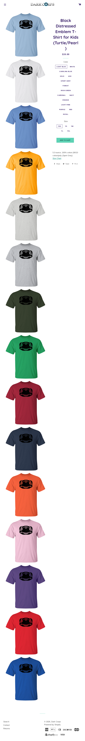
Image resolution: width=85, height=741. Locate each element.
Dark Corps (56, 722)
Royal (65, 114)
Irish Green (66, 90)
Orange (65, 100)
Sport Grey (66, 81)
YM (72, 126)
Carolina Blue (65, 71)
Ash (69, 76)
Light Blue (61, 67)
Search (6, 722)
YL (62, 131)
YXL (68, 131)
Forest (66, 86)
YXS (59, 126)
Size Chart (57, 158)
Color (66, 62)
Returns (6, 728)
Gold (62, 76)
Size (66, 121)
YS (66, 126)
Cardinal (61, 95)
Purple (62, 109)
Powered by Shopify (52, 725)
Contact (6, 725)
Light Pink (65, 105)
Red (70, 109)
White (72, 67)
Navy (72, 95)
